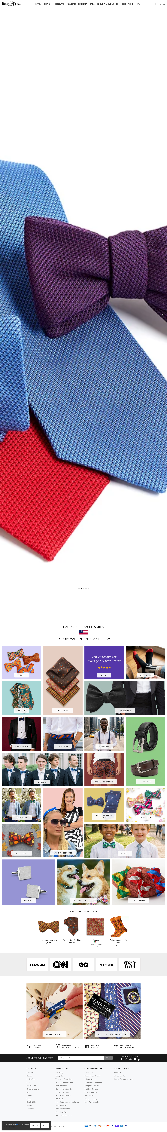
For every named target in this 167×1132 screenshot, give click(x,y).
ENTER (100, 577)
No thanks (100, 591)
